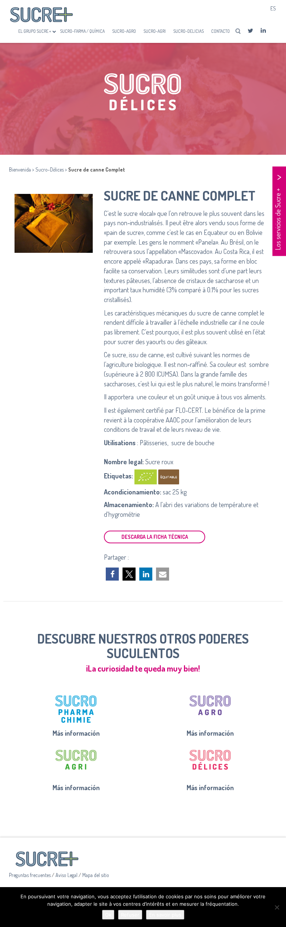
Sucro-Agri (154, 31)
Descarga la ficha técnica (154, 537)
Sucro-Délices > (51, 169)
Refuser (130, 915)
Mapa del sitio (95, 875)
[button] (112, 574)
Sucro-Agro (124, 31)
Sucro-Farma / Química (82, 31)
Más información (76, 733)
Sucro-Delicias (188, 31)
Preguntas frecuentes (30, 875)
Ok (108, 915)
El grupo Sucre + (35, 31)
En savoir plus (165, 915)
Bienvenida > (22, 169)
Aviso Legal (67, 875)
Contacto (220, 31)
